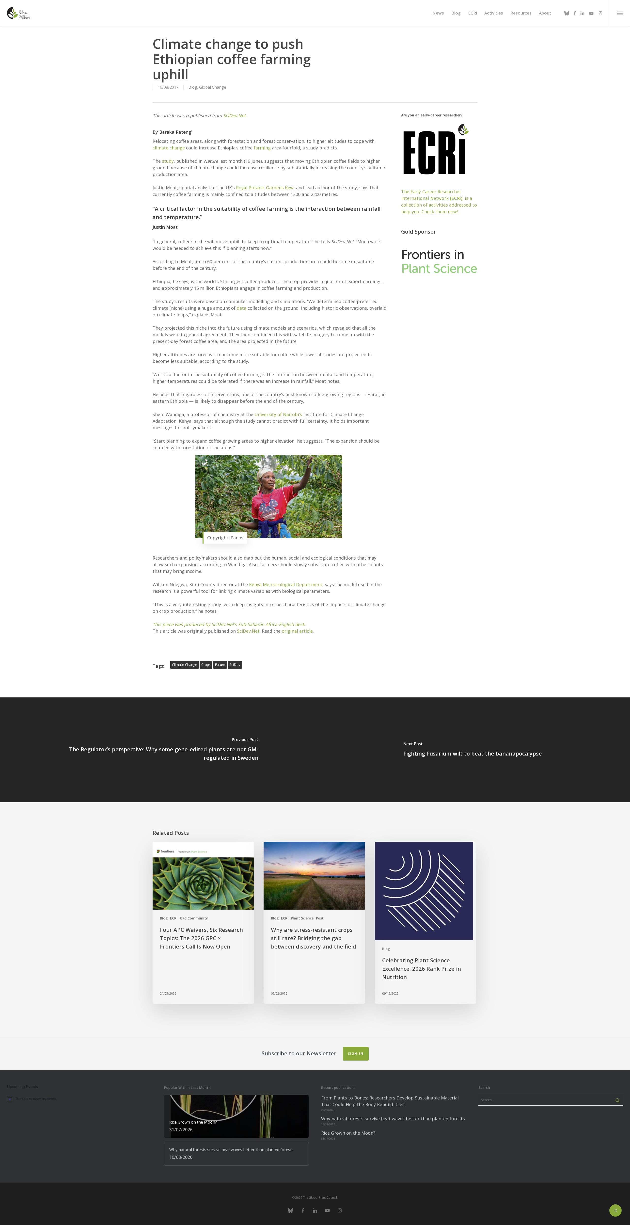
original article (297, 631)
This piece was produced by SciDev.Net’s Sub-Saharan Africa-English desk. (229, 624)
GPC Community (194, 918)
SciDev (234, 664)
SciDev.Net (234, 115)
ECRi (173, 918)
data (241, 308)
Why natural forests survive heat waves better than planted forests (393, 1119)
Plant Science (302, 918)
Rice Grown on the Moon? (348, 1133)
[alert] (79, 1098)
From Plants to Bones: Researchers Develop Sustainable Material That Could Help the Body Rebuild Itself (390, 1101)
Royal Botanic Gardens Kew (265, 188)
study (168, 161)
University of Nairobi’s (278, 414)
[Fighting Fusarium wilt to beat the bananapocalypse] (472, 749)
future (220, 664)
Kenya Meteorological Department (285, 584)
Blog (193, 87)
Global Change (212, 87)
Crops (206, 664)
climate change (169, 148)
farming (262, 148)
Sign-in (355, 1053)
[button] (620, 13)
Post (320, 918)
